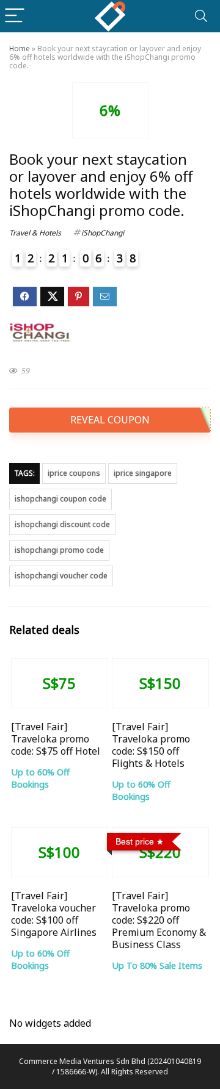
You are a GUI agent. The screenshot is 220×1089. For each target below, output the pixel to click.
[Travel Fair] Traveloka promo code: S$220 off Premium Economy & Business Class (159, 920)
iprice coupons (74, 473)
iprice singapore (143, 473)
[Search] (201, 16)
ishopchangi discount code (62, 524)
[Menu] (14, 16)
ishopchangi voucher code (61, 575)
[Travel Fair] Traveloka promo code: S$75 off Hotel (55, 739)
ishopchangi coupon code (60, 499)
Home (19, 48)
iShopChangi (102, 233)
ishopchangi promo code (59, 550)
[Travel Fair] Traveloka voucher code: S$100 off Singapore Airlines (54, 914)
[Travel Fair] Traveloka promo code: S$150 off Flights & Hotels (151, 745)
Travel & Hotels (35, 233)
